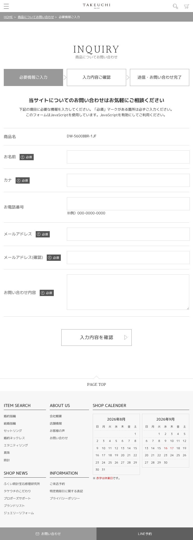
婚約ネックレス (14, 438)
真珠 (7, 452)
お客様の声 (57, 431)
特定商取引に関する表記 (66, 491)
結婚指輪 (10, 423)
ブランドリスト (14, 506)
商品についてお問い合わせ (36, 17)
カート (186, 6)
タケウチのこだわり (17, 491)
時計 (7, 460)
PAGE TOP (96, 384)
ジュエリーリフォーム (19, 513)
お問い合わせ (59, 438)
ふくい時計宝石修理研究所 (22, 484)
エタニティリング (16, 445)
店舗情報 (56, 423)
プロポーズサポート (17, 498)
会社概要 (56, 416)
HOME (8, 17)
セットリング (13, 431)
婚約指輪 (10, 416)
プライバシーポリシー (65, 498)
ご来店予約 (57, 484)
